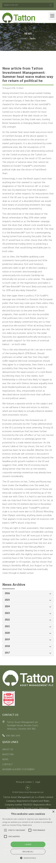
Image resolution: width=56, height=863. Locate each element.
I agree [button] (28, 844)
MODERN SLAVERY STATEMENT (18, 769)
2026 (7, 593)
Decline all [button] (28, 851)
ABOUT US (7, 749)
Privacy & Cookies (24, 782)
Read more (27, 825)
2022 (7, 620)
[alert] (28, 836)
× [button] (53, 812)
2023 (7, 613)
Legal (37, 782)
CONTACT (7, 764)
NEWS (5, 759)
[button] (28, 857)
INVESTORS (8, 754)
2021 (7, 626)
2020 (7, 633)
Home (23, 39)
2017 (7, 653)
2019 (7, 640)
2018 (7, 646)
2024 (7, 606)
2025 (7, 600)
